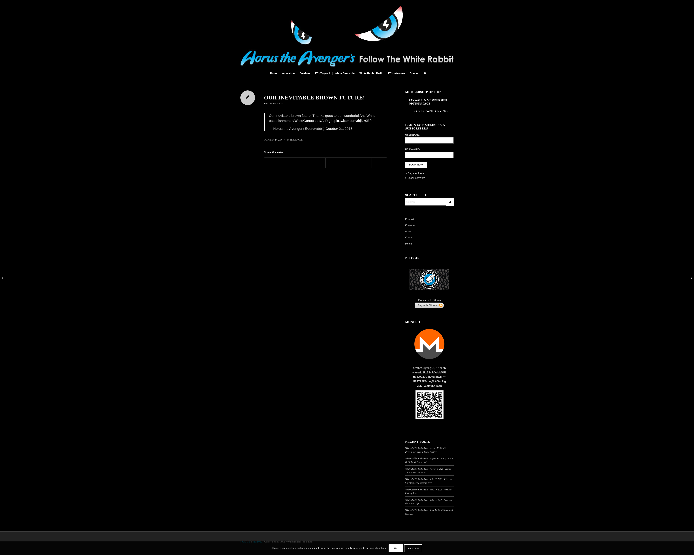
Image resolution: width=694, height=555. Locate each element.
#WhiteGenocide (305, 121)
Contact (409, 237)
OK (395, 548)
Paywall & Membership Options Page (428, 102)
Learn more (413, 548)
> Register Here (414, 173)
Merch (408, 243)
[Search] (424, 73)
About (408, 231)
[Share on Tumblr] (333, 163)
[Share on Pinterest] (302, 163)
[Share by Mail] (379, 163)
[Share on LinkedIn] (317, 163)
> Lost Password (415, 177)
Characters (411, 225)
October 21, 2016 (339, 129)
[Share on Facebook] (272, 163)
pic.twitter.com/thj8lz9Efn (353, 121)
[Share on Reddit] (364, 163)
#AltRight (326, 121)
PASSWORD (412, 149)
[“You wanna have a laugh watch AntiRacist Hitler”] (3, 278)
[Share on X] (287, 163)
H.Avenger (296, 140)
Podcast (409, 219)
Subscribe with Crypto (428, 111)
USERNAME (412, 134)
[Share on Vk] (348, 163)
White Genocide (273, 103)
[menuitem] (274, 73)
